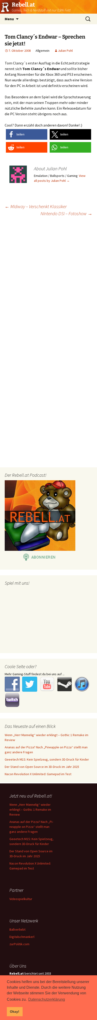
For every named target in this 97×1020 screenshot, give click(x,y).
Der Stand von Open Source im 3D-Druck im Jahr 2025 (42, 767)
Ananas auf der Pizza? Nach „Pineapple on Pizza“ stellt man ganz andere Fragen (31, 827)
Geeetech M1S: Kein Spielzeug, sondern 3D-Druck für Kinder (47, 759)
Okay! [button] (14, 1011)
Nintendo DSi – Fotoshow (66, 213)
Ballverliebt (17, 929)
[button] (26, 134)
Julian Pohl (65, 50)
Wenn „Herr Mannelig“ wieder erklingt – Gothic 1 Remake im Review (30, 809)
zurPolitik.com (19, 944)
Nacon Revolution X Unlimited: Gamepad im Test (38, 774)
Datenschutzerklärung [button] (46, 999)
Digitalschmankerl (21, 937)
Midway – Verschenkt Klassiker (36, 206)
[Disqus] (48, 280)
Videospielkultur (20, 899)
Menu (9, 18)
